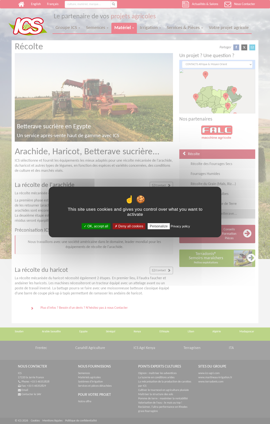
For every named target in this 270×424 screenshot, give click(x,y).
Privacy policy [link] (180, 226)
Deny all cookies (130, 226)
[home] (30, 22)
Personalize (159, 226)
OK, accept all (97, 226)
